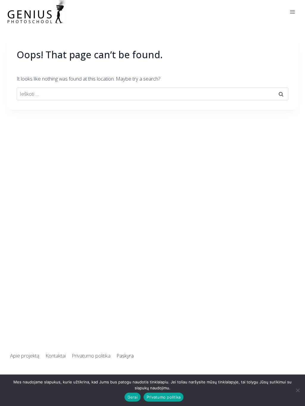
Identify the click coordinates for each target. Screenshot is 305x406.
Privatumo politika (91, 355)
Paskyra (125, 355)
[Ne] (298, 390)
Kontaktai (56, 355)
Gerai (132, 397)
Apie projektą (24, 355)
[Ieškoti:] (152, 93)
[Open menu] (292, 11)
